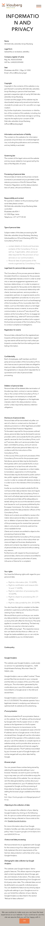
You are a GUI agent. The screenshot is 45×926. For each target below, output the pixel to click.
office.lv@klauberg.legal (18, 73)
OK (24, 921)
